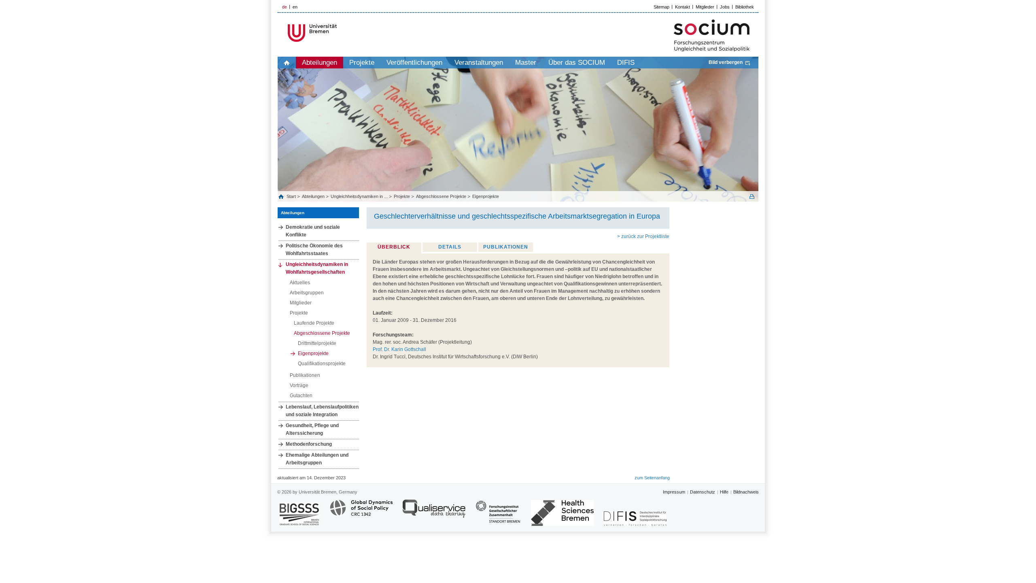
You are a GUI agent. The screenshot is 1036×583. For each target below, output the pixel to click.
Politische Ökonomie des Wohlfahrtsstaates (314, 249)
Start (292, 196)
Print (751, 196)
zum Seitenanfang (652, 477)
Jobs (725, 6)
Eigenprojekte (485, 196)
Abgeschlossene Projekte (441, 196)
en (295, 6)
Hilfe (724, 491)
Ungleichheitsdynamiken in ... (359, 196)
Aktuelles (300, 282)
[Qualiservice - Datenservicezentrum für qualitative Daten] (434, 512)
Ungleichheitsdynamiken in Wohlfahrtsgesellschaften (317, 268)
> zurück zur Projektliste (643, 236)
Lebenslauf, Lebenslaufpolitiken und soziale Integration (322, 410)
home (287, 62)
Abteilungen (319, 62)
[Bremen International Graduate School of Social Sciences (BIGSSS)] (299, 514)
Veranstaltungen (478, 62)
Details (449, 247)
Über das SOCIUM (576, 62)
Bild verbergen (726, 62)
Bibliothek (744, 6)
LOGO (339, 33)
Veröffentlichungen (414, 62)
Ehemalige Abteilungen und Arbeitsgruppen (317, 459)
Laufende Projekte (314, 323)
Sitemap (661, 6)
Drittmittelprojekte (317, 343)
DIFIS (626, 62)
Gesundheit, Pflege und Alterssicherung (312, 429)
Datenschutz (702, 491)
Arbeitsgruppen (307, 293)
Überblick (394, 247)
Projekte (361, 62)
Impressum (674, 491)
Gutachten (301, 395)
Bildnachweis (746, 491)
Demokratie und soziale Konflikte (313, 231)
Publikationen (305, 375)
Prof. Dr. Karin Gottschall (399, 349)
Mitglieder (705, 6)
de (284, 6)
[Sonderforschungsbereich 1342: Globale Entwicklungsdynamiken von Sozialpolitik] (361, 512)
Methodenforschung (309, 444)
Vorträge (299, 385)
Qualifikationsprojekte (322, 363)
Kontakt (682, 6)
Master (525, 62)
